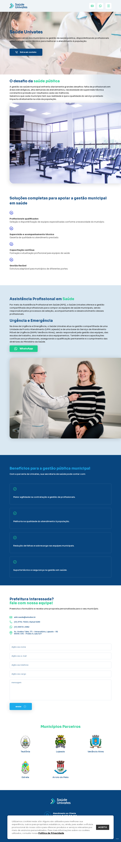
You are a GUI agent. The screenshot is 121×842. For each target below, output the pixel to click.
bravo (117, 838)
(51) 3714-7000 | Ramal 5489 (27, 622)
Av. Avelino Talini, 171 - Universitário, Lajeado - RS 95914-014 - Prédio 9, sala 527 (36, 633)
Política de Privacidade (51, 833)
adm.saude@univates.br (25, 617)
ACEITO (102, 827)
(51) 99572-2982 (21, 627)
